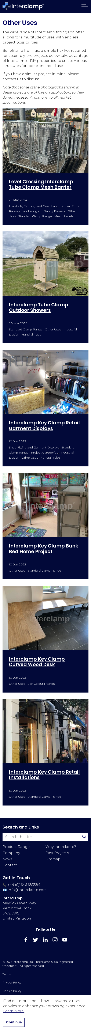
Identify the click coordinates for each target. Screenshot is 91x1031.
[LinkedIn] (45, 940)
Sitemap (53, 859)
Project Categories (44, 452)
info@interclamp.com (27, 890)
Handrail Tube (69, 206)
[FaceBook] (26, 940)
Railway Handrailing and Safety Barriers (37, 211)
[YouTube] (65, 940)
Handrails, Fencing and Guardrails (33, 206)
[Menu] (84, 6)
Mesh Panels (63, 216)
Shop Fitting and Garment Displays (34, 447)
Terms (7, 974)
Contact (10, 865)
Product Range (16, 847)
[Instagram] (55, 940)
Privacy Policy (12, 982)
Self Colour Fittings (41, 683)
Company (11, 853)
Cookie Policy (12, 991)
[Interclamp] (23, 6)
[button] (84, 837)
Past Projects (57, 853)
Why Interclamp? (61, 847)
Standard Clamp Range (35, 216)
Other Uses (53, 329)
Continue (14, 1022)
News (7, 859)
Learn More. (13, 1011)
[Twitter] (35, 940)
